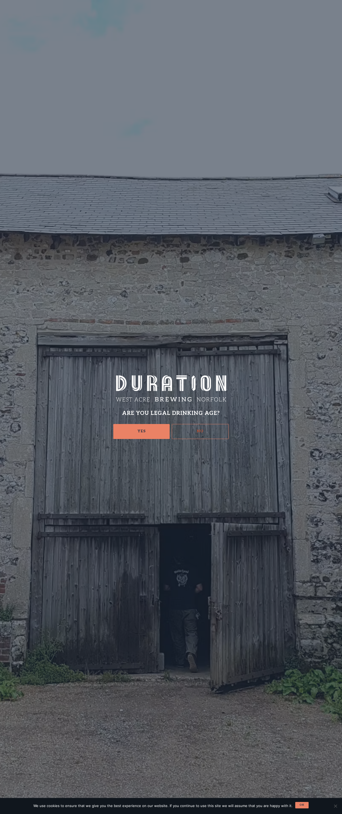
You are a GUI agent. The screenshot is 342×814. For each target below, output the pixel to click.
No (200, 431)
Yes (142, 431)
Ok (302, 805)
